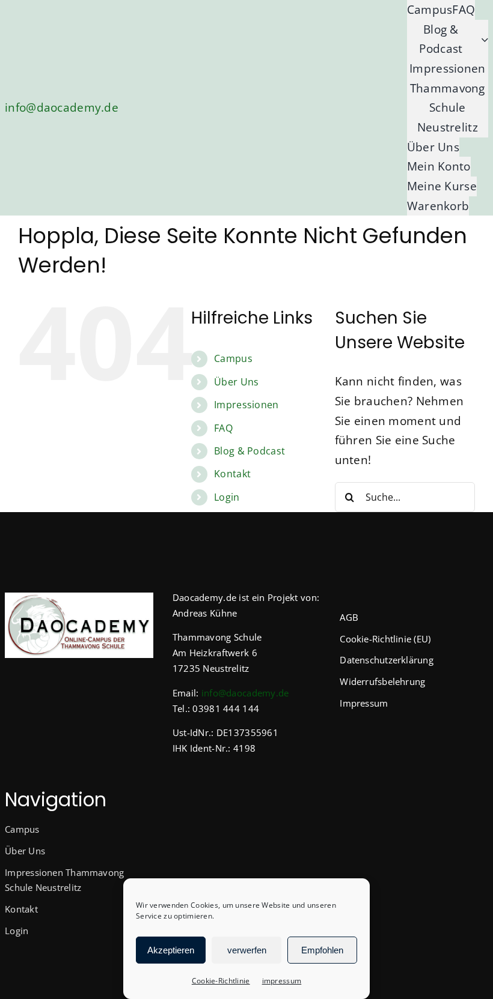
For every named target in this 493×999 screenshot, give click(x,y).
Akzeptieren (170, 950)
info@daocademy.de (61, 107)
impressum (282, 981)
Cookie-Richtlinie (221, 981)
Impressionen (246, 404)
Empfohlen (322, 950)
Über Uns (236, 381)
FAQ (223, 428)
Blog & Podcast (249, 450)
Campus (233, 358)
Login (226, 497)
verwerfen (246, 950)
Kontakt (232, 473)
